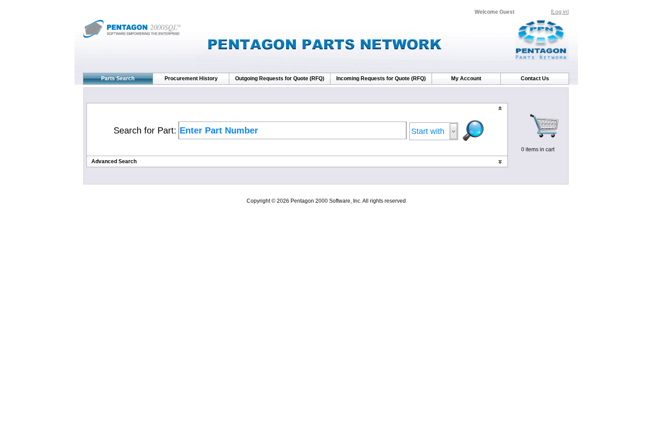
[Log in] (560, 12)
